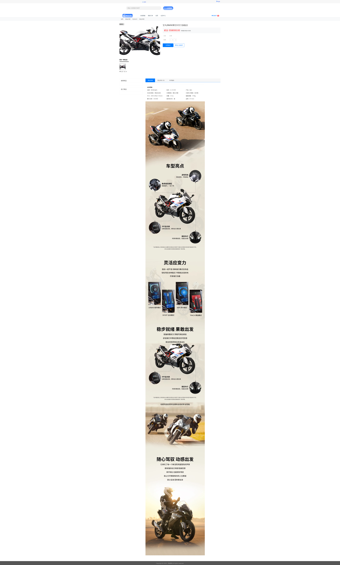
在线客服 (142, 15)
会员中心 (163, 15)
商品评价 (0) (161, 80)
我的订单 (150, 15)
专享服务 (171, 80)
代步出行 (134, 19)
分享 (126, 71)
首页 (157, 15)
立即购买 (168, 45)
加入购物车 (179, 45)
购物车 (216, 15)
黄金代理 (127, 19)
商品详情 (150, 80)
